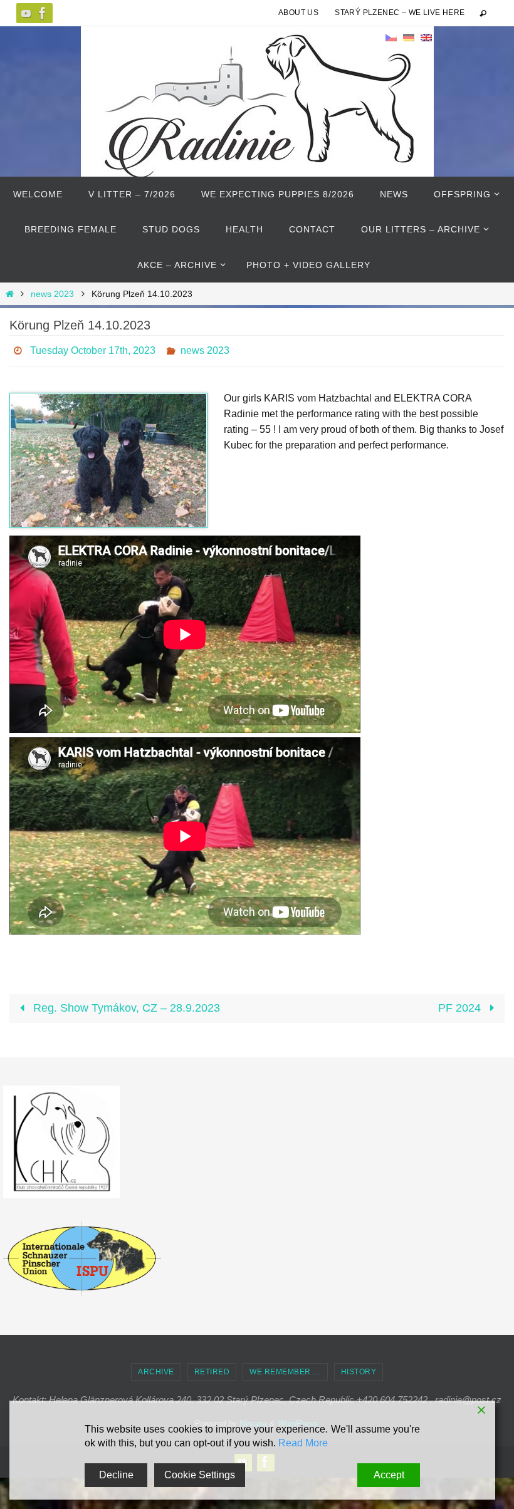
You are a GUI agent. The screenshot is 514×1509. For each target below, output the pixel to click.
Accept (389, 1475)
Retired (212, 1368)
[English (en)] (426, 37)
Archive (156, 1368)
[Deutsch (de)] (408, 37)
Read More (303, 1443)
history (359, 1368)
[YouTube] (26, 13)
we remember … (285, 1368)
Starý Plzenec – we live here (399, 12)
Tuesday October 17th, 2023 (92, 348)
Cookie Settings (199, 1475)
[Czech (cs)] (391, 37)
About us (298, 12)
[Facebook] (43, 13)
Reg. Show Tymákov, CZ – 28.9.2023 (125, 1004)
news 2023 (52, 294)
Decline (116, 1475)
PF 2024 (461, 1004)
